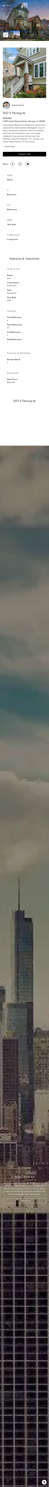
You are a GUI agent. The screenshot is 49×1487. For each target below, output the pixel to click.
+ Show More (9, 146)
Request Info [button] (24, 154)
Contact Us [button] (24, 1201)
